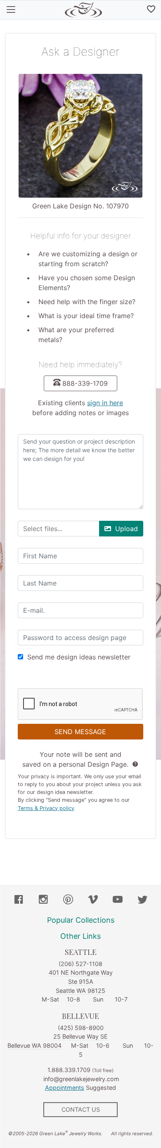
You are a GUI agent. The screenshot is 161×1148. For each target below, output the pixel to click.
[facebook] (18, 900)
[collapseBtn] (11, 10)
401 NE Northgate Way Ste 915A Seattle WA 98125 (81, 981)
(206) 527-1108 (80, 963)
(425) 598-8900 (81, 1027)
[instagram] (43, 900)
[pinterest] (68, 900)
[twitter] (142, 900)
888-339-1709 (85, 383)
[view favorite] (151, 10)
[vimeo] (93, 900)
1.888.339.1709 (68, 1069)
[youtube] (117, 900)
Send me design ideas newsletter (78, 657)
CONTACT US (81, 1109)
